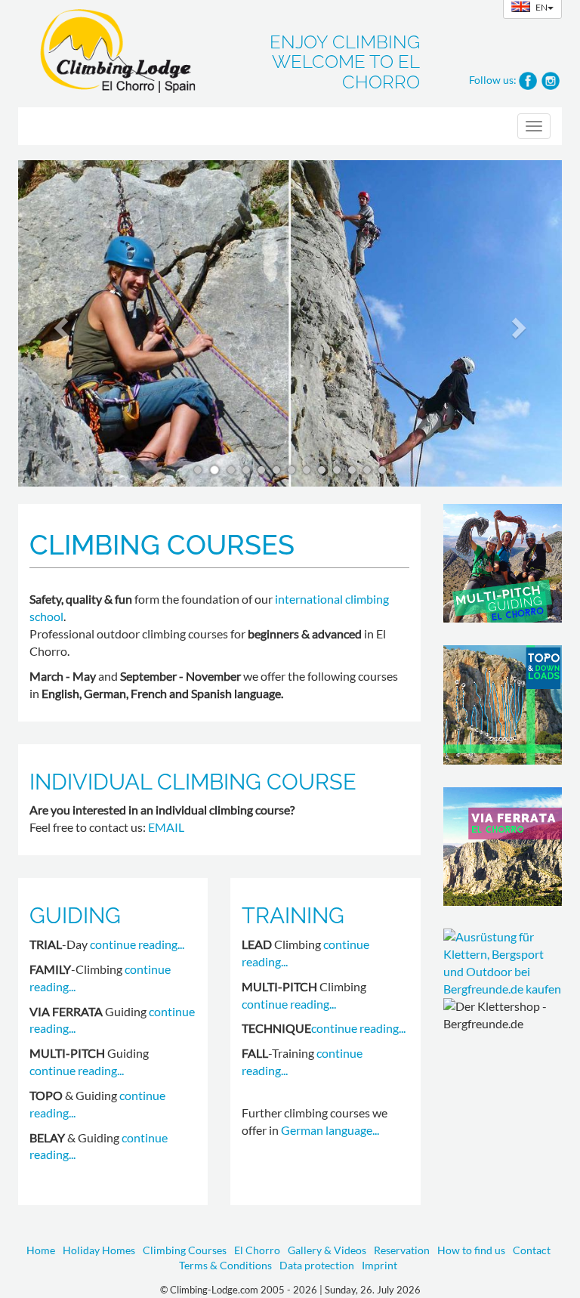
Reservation (402, 1250)
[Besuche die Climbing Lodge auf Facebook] (528, 79)
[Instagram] (550, 79)
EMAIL (166, 827)
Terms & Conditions (225, 1265)
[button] (59, 323)
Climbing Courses (185, 1250)
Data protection (316, 1265)
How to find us (471, 1250)
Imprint (379, 1265)
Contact (532, 1250)
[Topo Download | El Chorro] (503, 705)
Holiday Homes (99, 1250)
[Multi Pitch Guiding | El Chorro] (503, 563)
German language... (330, 1130)
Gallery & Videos (327, 1250)
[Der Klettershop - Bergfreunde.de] (503, 963)
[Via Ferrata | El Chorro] (503, 847)
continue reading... (137, 944)
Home (40, 1250)
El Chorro (257, 1250)
